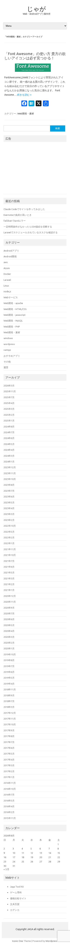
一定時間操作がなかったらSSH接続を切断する (28, 226)
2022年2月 (9, 537)
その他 (7, 361)
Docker (7, 274)
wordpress (9, 344)
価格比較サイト (18, 898)
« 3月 (6, 869)
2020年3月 (9, 637)
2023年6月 (9, 496)
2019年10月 (10, 654)
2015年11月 (10, 818)
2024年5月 (9, 444)
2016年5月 (9, 800)
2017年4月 (9, 759)
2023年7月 (9, 491)
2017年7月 (9, 742)
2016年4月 (9, 806)
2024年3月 (9, 455)
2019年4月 (9, 683)
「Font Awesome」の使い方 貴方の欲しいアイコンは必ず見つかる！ (35, 56)
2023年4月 (9, 508)
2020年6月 (9, 619)
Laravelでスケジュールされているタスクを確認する (31, 232)
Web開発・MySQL (13, 320)
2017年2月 (9, 771)
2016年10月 (10, 789)
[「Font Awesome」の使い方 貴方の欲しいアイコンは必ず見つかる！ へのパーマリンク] (35, 73)
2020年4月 (9, 631)
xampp (7, 350)
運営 (6, 367)
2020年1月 (9, 648)
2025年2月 (9, 415)
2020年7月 (9, 613)
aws (6, 262)
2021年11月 (10, 549)
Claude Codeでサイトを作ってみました (24, 209)
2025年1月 (9, 420)
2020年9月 (9, 607)
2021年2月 (9, 584)
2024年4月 (9, 450)
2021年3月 (9, 578)
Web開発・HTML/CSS (15, 309)
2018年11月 (10, 689)
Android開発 (10, 256)
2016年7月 (9, 794)
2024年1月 (9, 461)
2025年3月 (9, 409)
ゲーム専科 (16, 892)
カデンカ (14, 910)
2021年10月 (10, 555)
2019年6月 (9, 672)
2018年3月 (9, 707)
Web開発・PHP (12, 326)
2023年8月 (9, 485)
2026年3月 (9, 385)
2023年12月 (10, 467)
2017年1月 (9, 777)
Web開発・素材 (25, 113)
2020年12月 (10, 596)
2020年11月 (10, 601)
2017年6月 (9, 748)
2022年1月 (9, 543)
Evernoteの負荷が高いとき (18, 215)
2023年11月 (10, 473)
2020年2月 (9, 642)
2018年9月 (9, 695)
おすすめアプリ (12, 356)
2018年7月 (9, 701)
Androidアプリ (11, 250)
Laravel (7, 280)
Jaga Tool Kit (17, 886)
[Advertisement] (30, 169)
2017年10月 (10, 724)
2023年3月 (9, 514)
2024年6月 (9, 438)
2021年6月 (9, 566)
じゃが (36, 8)
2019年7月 (9, 666)
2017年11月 (10, 718)
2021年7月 (9, 561)
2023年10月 (10, 479)
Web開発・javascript (14, 315)
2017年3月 (9, 765)
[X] (38, 103)
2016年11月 (10, 783)
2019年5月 (9, 677)
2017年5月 (9, 753)
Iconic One (17, 941)
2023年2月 (9, 520)
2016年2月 (9, 812)
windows (8, 338)
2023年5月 (9, 502)
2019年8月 (9, 660)
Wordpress (51, 941)
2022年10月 (10, 526)
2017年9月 (9, 730)
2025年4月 (9, 403)
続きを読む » (24, 94)
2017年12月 (10, 713)
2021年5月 (9, 572)
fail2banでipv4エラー (15, 220)
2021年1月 (9, 590)
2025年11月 (10, 391)
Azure (7, 268)
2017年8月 (9, 736)
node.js (7, 291)
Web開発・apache (13, 303)
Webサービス (11, 297)
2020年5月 (9, 625)
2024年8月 (9, 426)
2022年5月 (9, 531)
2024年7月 (9, 432)
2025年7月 (9, 397)
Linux (6, 285)
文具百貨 (14, 904)
